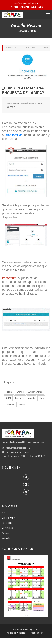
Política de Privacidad (16, 633)
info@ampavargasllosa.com (18, 448)
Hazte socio (7, 523)
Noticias (9, 392)
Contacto (6, 538)
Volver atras (21, 31)
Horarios (21, 405)
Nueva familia (36, 7)
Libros (41, 398)
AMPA (8, 398)
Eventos (20, 392)
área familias (13, 135)
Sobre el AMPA (8, 518)
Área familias (19, 7)
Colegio (31, 398)
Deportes (10, 405)
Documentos (7, 528)
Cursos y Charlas (35, 392)
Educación (19, 398)
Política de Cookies (37, 633)
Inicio (4, 513)
